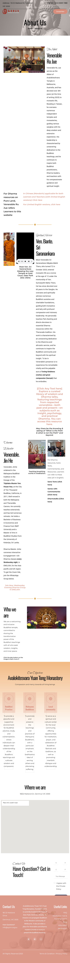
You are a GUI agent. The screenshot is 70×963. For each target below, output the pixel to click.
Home (30, 28)
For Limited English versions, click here (41, 204)
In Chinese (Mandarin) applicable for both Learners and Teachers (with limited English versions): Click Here (44, 196)
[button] (46, 618)
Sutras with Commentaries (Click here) (54, 492)
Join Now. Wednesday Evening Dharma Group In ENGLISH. (15, 587)
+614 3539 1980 (60, 3)
